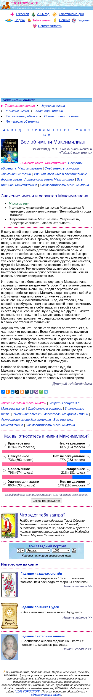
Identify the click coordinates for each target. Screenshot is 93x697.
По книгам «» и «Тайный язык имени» (62, 150)
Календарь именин (49, 111)
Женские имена (17, 111)
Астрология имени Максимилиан (49, 179)
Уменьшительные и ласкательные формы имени (50, 414)
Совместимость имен (61, 116)
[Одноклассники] (8, 392)
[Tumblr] (32, 392)
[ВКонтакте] (3, 392)
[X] (17, 392)
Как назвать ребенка (21, 116)
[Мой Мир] (12, 392)
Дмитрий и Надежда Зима (72, 383)
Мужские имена (53, 105)
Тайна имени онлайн (20, 105)
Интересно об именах (22, 121)
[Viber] (36, 392)
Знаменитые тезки (16, 174)
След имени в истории (62, 168)
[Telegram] (46, 392)
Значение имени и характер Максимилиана (44, 195)
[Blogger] (22, 392)
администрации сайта (46, 694)
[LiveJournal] (27, 392)
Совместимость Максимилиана (64, 185)
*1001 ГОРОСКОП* (27, 691)
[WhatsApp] (41, 392)
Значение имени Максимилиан (43, 163)
